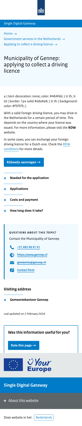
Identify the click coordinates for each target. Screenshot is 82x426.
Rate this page (21, 345)
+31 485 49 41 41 (28, 247)
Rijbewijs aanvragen (21, 162)
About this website (23, 400)
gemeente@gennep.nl (31, 262)
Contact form (25, 270)
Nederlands (44, 417)
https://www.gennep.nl (32, 254)
